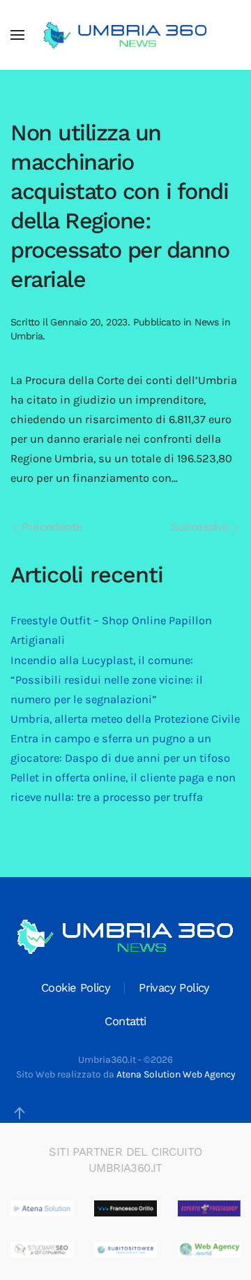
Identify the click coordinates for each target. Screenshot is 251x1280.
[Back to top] (19, 1113)
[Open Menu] (17, 35)
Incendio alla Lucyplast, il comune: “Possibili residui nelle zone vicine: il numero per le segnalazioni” (106, 680)
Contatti (125, 1021)
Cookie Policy (75, 987)
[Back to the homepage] (125, 35)
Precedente (50, 527)
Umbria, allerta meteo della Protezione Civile (125, 719)
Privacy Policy (174, 987)
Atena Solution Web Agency (176, 1074)
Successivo (202, 527)
